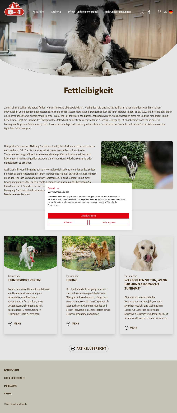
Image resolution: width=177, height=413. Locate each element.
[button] (53, 189)
